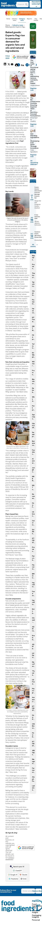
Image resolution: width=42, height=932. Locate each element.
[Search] (26, 4)
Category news (22, 19)
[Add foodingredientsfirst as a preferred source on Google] (20, 57)
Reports (29, 19)
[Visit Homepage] (10, 8)
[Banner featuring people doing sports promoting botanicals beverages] (33, 48)
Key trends (36, 19)
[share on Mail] (12, 65)
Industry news (14, 19)
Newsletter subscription (36, 3)
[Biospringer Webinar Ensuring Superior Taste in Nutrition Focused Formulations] (33, 177)
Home (8, 19)
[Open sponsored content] (21, 15)
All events (33, 245)
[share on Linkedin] (5, 65)
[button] (17, 870)
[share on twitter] (8, 65)
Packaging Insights (36, 916)
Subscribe (38, 891)
